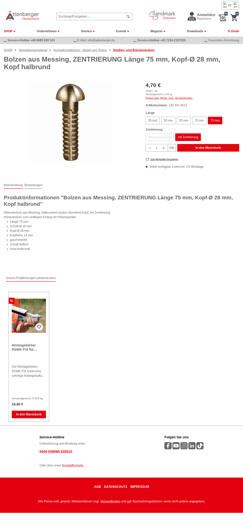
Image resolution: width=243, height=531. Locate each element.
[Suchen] (128, 16)
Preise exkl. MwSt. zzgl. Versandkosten (169, 97)
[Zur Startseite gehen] (22, 15)
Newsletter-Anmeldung (223, 40)
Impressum (139, 486)
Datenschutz (115, 486)
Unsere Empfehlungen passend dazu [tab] (31, 278)
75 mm (215, 120)
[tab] (13, 185)
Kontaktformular (72, 465)
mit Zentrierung (188, 137)
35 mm (152, 120)
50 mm (168, 120)
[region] (71, 122)
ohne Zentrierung (161, 138)
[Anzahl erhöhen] (164, 148)
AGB (97, 486)
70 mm (199, 120)
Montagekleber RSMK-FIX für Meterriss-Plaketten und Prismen (27, 347)
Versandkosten (110, 501)
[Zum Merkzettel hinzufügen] (39, 327)
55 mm (183, 120)
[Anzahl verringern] (150, 148)
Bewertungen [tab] (33, 185)
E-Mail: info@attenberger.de (96, 40)
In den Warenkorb (208, 147)
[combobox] (90, 16)
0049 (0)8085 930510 (55, 451)
